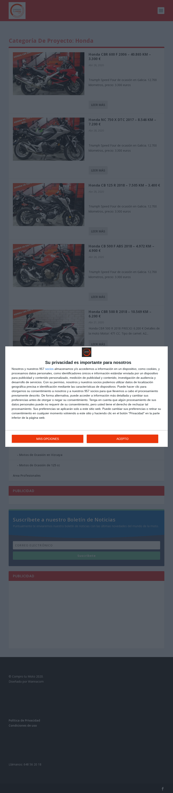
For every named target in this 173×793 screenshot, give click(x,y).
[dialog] (86, 396)
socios (49, 368)
